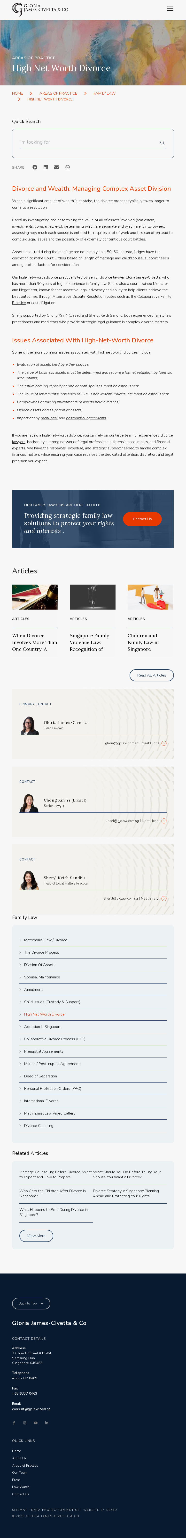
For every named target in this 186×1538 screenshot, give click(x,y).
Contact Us (20, 1494)
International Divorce (41, 1101)
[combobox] (90, 144)
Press (16, 1480)
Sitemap (20, 1510)
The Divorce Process (41, 952)
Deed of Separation (40, 1076)
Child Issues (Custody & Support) (52, 1002)
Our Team (19, 1472)
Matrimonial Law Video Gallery (49, 1113)
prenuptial (49, 418)
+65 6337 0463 (24, 1393)
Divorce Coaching (38, 1125)
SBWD (111, 1510)
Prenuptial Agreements (43, 1051)
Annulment (33, 989)
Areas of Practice (58, 93)
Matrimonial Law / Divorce (45, 940)
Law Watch (21, 1487)
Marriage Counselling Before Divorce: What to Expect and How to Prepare (55, 1174)
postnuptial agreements (86, 418)
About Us (19, 1458)
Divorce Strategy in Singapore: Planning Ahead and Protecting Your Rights (126, 1193)
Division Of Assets (39, 964)
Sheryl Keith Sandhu (105, 315)
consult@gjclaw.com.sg (31, 1409)
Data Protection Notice (55, 1510)
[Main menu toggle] (170, 8)
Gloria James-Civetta (142, 277)
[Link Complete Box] (35, 621)
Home (17, 93)
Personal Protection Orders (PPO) (52, 1088)
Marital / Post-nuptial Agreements (53, 1064)
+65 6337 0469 (24, 1378)
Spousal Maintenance (42, 977)
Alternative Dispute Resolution (78, 296)
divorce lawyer (112, 277)
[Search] (163, 144)
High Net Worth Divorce (44, 1014)
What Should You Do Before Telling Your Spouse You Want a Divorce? (127, 1174)
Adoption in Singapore (43, 1026)
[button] (34, 167)
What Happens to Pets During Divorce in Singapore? (53, 1212)
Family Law (105, 93)
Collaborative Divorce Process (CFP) (54, 1039)
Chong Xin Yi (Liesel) (64, 315)
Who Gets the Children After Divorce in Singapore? (52, 1193)
